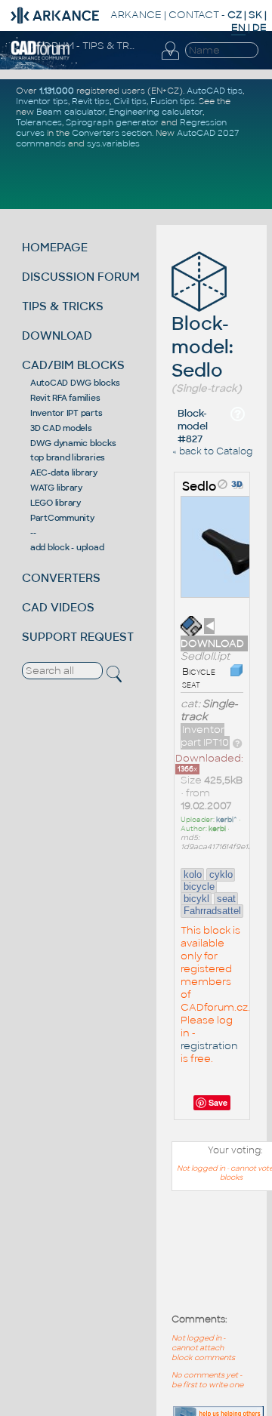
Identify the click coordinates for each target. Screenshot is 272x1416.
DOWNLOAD (57, 335)
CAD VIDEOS (58, 607)
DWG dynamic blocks (73, 443)
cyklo (221, 874)
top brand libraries (67, 457)
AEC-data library (63, 472)
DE (259, 27)
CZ (234, 14)
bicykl (196, 898)
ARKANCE (136, 14)
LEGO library (55, 502)
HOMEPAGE (55, 247)
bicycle (199, 886)
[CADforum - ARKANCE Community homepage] (40, 57)
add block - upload (67, 547)
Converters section (112, 133)
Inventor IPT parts (66, 413)
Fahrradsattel (212, 910)
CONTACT (193, 14)
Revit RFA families (65, 397)
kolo (193, 874)
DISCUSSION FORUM (81, 276)
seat (226, 898)
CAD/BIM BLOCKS (73, 365)
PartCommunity (62, 518)
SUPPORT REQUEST (78, 637)
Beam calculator (70, 111)
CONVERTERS (61, 578)
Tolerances (39, 122)
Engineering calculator (155, 111)
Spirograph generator (112, 122)
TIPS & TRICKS (63, 306)
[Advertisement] (203, 1260)
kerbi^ (226, 819)
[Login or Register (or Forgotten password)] (170, 59)
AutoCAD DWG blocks (75, 382)
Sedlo (199, 486)
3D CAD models (61, 428)
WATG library (56, 487)
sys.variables (113, 143)
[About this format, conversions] (237, 742)
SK (255, 14)
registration (209, 1045)
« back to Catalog (212, 451)
